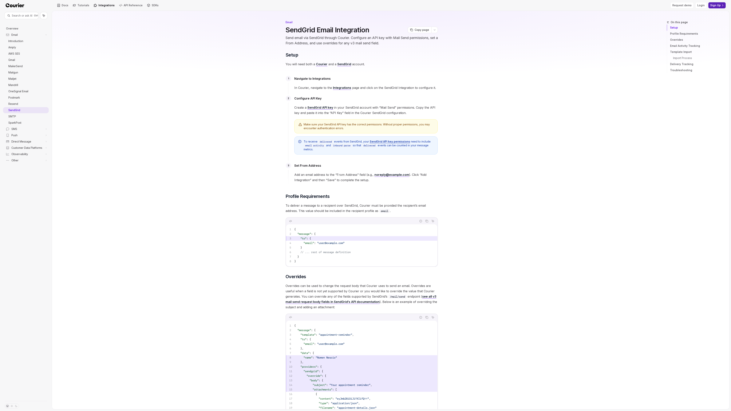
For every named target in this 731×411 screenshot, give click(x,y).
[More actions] (434, 30)
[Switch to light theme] (12, 406)
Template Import (681, 51)
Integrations (106, 5)
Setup (674, 27)
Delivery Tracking (681, 64)
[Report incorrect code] (420, 221)
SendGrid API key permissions (390, 141)
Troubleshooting (681, 70)
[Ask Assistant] (432, 221)
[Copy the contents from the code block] (426, 221)
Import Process (682, 58)
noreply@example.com (391, 175)
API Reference (133, 5)
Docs (65, 5)
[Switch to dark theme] (16, 406)
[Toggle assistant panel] (43, 15)
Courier (321, 64)
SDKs (155, 5)
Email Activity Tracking (685, 45)
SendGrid (344, 64)
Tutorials (83, 5)
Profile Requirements (684, 33)
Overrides (676, 39)
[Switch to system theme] (7, 406)
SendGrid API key (320, 107)
